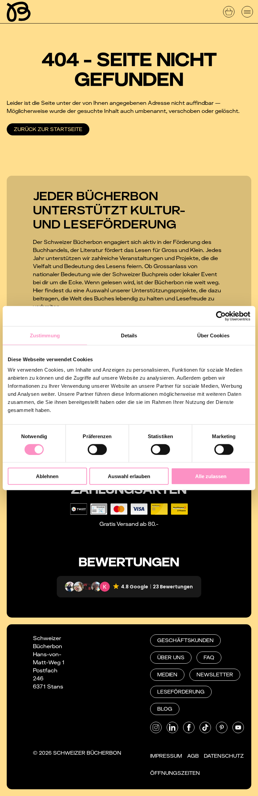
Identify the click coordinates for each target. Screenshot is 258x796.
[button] (129, 586)
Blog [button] (164, 709)
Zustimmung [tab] (45, 335)
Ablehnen (47, 476)
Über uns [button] (170, 657)
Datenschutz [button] (224, 756)
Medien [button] (167, 674)
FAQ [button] (209, 657)
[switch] (97, 449)
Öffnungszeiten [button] (175, 773)
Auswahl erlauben (129, 476)
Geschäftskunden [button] (185, 640)
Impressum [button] (166, 756)
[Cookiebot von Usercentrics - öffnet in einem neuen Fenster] (220, 316)
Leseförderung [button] (181, 691)
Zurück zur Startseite (48, 129)
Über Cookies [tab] (213, 335)
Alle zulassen (210, 476)
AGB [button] (193, 756)
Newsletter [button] (215, 674)
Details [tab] (129, 335)
